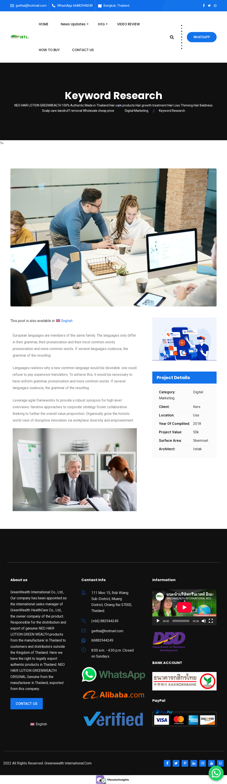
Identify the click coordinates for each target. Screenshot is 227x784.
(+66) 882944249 (104, 621)
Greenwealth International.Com (68, 763)
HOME (43, 24)
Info (101, 24)
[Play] (158, 621)
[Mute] (204, 621)
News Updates (73, 24)
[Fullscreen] (211, 621)
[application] (184, 607)
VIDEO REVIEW (128, 24)
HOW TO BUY (49, 50)
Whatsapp (202, 37)
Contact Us (26, 704)
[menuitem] (64, 321)
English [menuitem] (66, 321)
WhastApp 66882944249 (75, 6)
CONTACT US (83, 50)
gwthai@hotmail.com (31, 6)
